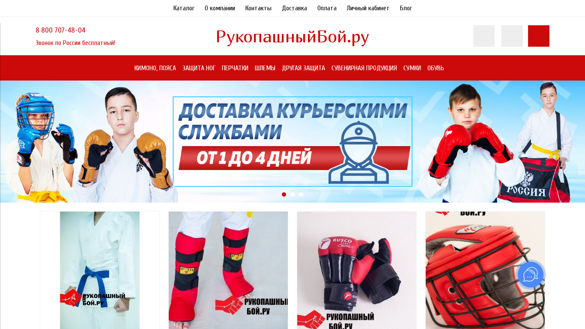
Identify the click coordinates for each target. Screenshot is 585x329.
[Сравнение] (512, 36)
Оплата (327, 8)
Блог (406, 8)
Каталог (183, 8)
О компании (220, 8)
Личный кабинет (368, 8)
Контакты (258, 8)
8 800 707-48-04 (60, 30)
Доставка (294, 8)
